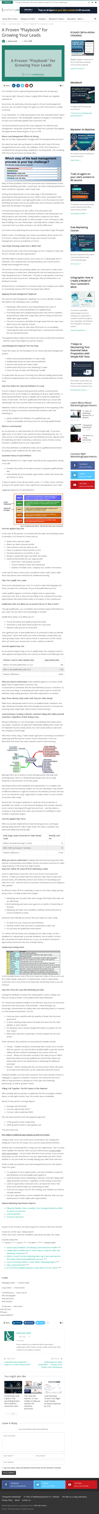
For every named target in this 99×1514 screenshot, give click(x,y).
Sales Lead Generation (16, 1265)
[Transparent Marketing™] (76, 428)
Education (71, 19)
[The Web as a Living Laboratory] (76, 438)
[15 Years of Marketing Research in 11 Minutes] (76, 414)
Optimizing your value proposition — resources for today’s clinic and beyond (50, 1364)
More (80, 19)
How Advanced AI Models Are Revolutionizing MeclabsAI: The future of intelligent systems (47, 2)
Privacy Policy (7, 1500)
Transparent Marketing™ (87, 426)
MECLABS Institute (41, 1506)
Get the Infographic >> (79, 330)
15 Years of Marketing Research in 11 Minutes (88, 414)
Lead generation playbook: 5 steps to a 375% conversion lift (17, 1363)
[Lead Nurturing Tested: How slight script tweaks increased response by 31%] (53, 1387)
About (17, 1500)
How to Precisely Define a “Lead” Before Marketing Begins (31, 1262)
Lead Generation (14, 1214)
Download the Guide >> (79, 390)
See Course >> (76, 264)
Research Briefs (28, 19)
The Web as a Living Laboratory (74, 1497)
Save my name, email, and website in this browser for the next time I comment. (32, 1468)
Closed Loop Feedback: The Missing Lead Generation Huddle (32, 1247)
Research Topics (56, 19)
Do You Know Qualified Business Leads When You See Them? (32, 1268)
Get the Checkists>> (78, 69)
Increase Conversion (15, 1217)
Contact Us (26, 1500)
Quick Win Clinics (10, 19)
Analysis (42, 19)
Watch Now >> (76, 160)
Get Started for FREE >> (79, 213)
